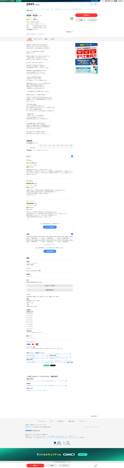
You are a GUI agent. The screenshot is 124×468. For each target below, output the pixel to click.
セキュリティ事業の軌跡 (80, 437)
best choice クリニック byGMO (31, 426)
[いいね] (27, 177)
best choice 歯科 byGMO (45, 426)
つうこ (33, 201)
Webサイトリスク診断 (59, 436)
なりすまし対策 (72, 437)
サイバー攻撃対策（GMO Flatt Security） (61, 437)
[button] (96, 465)
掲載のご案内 (72, 421)
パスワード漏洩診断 (51, 436)
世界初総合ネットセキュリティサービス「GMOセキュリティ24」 (36, 436)
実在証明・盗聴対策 (28, 437)
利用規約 (27, 424)
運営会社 (31, 424)
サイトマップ (83, 421)
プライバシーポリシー (40, 424)
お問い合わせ (60, 421)
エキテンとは (41, 421)
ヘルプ (50, 421)
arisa (31, 160)
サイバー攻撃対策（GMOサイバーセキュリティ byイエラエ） (43, 437)
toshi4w (31, 180)
